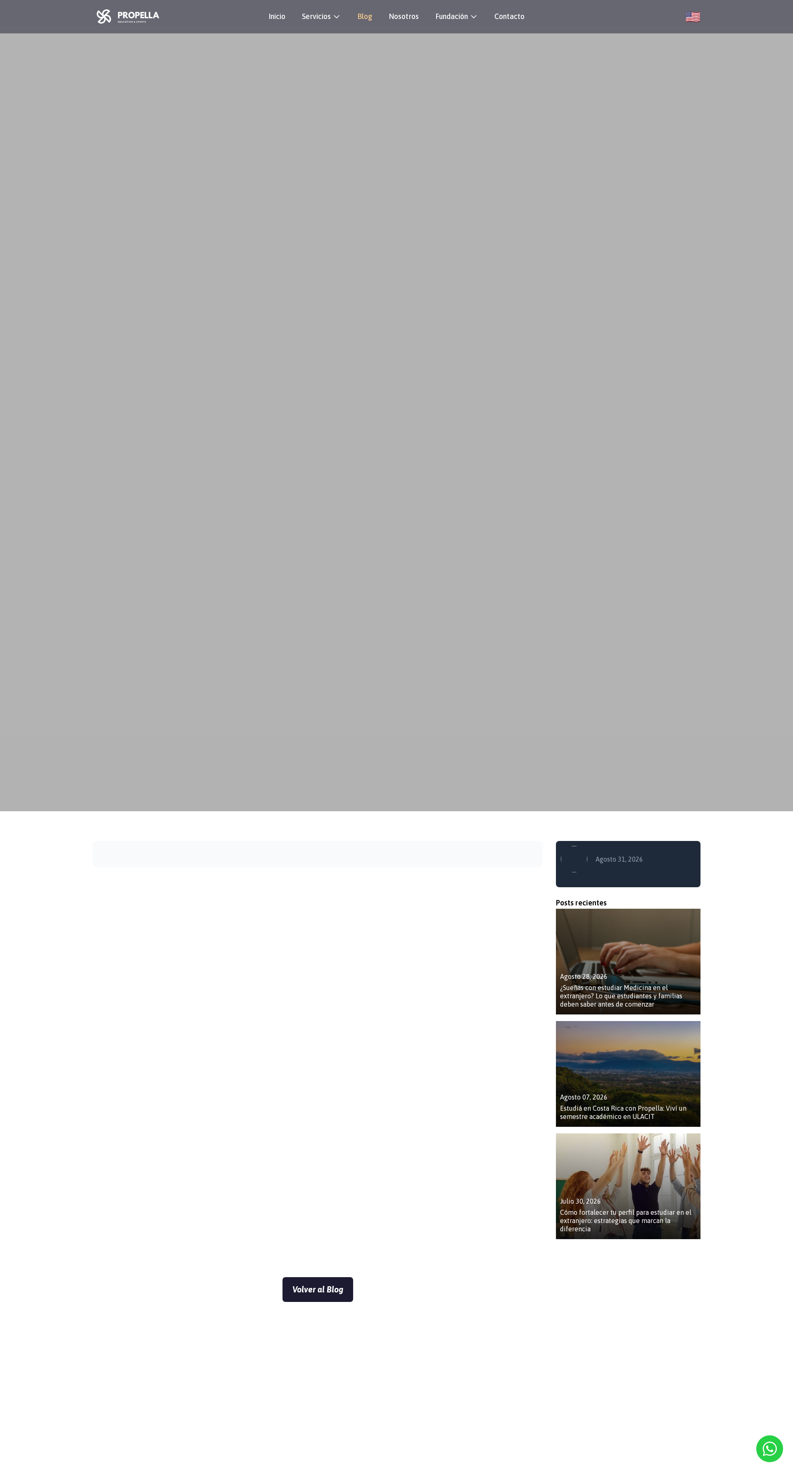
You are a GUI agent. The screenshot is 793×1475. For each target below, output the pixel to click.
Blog (364, 16)
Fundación (451, 16)
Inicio (276, 16)
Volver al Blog (317, 1289)
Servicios (316, 16)
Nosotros (404, 16)
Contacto (509, 16)
